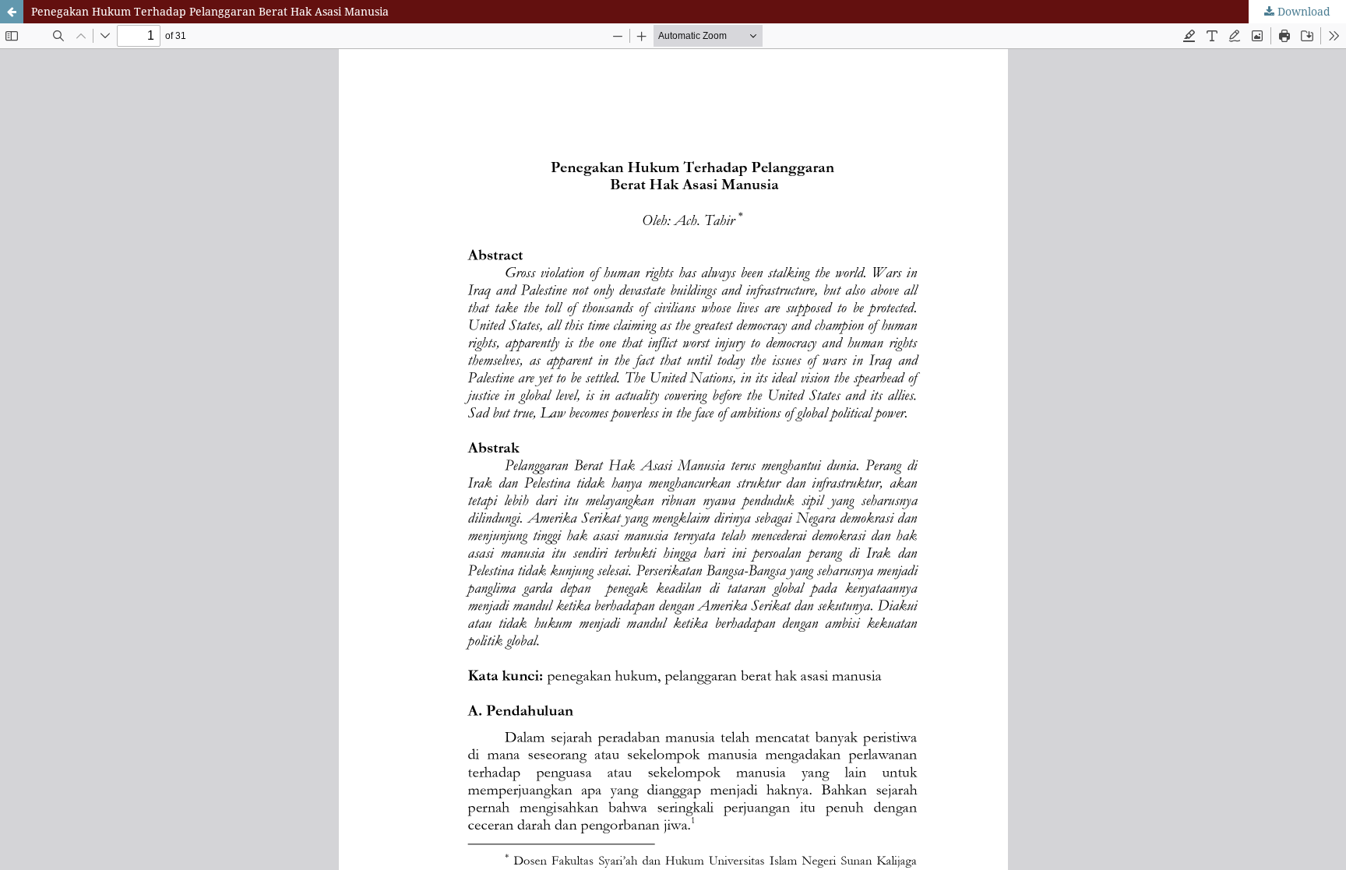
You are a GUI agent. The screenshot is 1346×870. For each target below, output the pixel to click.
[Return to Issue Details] (11, 11)
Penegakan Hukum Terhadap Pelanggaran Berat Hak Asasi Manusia (210, 11)
